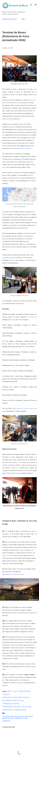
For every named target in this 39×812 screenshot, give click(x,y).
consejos (6, 694)
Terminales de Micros (11, 707)
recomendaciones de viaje (13, 700)
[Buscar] (31, 3)
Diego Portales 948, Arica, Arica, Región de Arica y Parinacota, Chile (17, 717)
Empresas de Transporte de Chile (16, 697)
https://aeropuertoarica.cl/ (15, 574)
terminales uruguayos (9, 257)
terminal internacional (16, 102)
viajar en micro (20, 710)
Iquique (21, 550)
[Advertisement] (19, 792)
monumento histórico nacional (21, 148)
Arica (32, 100)
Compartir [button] (6, 721)
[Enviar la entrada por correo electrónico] (3, 714)
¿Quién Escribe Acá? (9, 19)
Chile (15, 691)
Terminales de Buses (11, 704)
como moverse (24, 691)
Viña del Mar (32, 317)
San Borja (11, 319)
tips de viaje (26, 707)
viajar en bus (7, 710)
